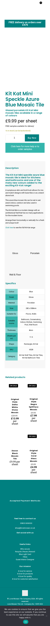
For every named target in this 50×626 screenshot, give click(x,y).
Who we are (25, 549)
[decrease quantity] (8, 138)
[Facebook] (23, 537)
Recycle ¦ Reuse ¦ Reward (25, 552)
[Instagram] (27, 537)
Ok (25, 622)
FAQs (25, 557)
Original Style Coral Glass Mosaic (34, 455)
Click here (9, 227)
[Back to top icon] (25, 593)
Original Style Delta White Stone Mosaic (15, 406)
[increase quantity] (20, 138)
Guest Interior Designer (25, 559)
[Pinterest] (25, 537)
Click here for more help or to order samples (25, 147)
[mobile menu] (46, 4)
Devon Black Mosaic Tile (14, 454)
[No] (46, 615)
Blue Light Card (25, 554)
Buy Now (32, 138)
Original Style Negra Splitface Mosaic (33, 404)
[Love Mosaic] (11, 4)
